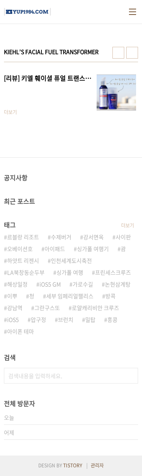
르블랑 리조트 (23, 237)
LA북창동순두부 (26, 272)
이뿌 (12, 296)
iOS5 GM (50, 284)
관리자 (97, 465)
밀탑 (90, 319)
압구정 (38, 319)
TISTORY (72, 465)
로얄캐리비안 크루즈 (95, 308)
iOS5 (13, 319)
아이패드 (55, 249)
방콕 (110, 296)
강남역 (14, 308)
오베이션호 (20, 249)
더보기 (127, 225)
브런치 (65, 319)
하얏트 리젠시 (23, 260)
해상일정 (17, 284)
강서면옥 (93, 237)
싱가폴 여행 (69, 272)
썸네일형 (118, 53)
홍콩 (112, 319)
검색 (130, 375)
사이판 (123, 237)
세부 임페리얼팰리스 (69, 296)
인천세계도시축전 (71, 260)
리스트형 (132, 53)
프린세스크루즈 (113, 272)
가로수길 (83, 284)
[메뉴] (132, 11)
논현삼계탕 (118, 284)
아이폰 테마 (20, 331)
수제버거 (61, 237)
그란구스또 (47, 308)
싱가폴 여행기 (93, 249)
